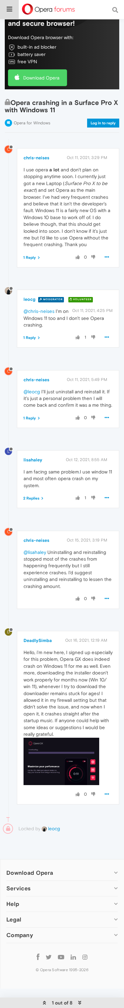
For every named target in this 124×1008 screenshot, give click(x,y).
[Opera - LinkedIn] (73, 956)
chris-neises (36, 157)
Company (19, 935)
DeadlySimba (38, 640)
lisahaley (33, 459)
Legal (14, 919)
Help (12, 904)
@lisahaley (35, 552)
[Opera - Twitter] (49, 956)
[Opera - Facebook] (38, 957)
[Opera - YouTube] (61, 956)
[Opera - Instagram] (85, 956)
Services (18, 888)
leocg (29, 299)
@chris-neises (39, 311)
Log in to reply (103, 123)
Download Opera (41, 77)
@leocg (32, 391)
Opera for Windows (32, 123)
